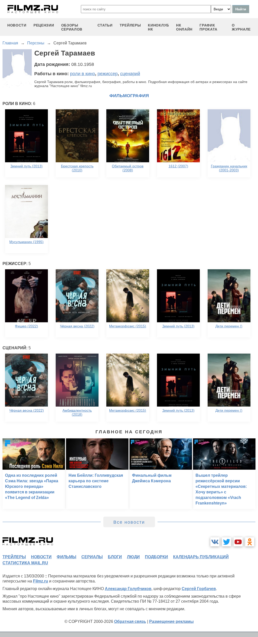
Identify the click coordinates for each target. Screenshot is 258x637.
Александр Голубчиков (128, 589)
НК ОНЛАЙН (184, 27)
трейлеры (130, 25)
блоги (115, 557)
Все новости (129, 522)
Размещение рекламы (171, 621)
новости (16, 25)
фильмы (66, 557)
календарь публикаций (201, 557)
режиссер (108, 73)
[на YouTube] (238, 541)
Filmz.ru (40, 581)
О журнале (241, 27)
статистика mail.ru (25, 563)
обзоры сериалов (72, 27)
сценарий (130, 73)
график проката (208, 27)
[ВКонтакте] (214, 541)
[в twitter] (226, 541)
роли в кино (82, 73)
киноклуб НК (158, 27)
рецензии (44, 25)
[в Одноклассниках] (249, 541)
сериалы (92, 557)
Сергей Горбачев (199, 589)
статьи (105, 25)
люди (133, 557)
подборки (156, 557)
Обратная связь (130, 621)
